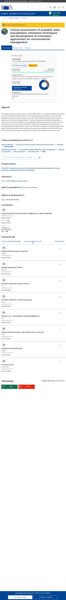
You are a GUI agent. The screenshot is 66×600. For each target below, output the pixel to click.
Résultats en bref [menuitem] (17, 48)
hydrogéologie (9, 146)
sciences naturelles (7, 144)
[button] (54, 7)
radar (43, 151)
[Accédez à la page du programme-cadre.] (4, 31)
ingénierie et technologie (8, 149)
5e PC (24, 18)
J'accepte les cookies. (20, 597)
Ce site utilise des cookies (23, 593)
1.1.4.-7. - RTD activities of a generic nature (14, 181)
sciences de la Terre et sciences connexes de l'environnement (35, 144)
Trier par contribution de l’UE (33, 241)
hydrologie (60, 144)
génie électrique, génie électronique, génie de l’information (37, 149)
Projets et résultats (14, 18)
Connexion (50, 7)
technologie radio (33, 151)
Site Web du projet (18, 66)
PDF (28, 386)
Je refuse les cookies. (45, 597)
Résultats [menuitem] (27, 48)
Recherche (59, 7)
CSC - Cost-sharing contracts (10, 199)
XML (10, 386)
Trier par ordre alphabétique (10, 241)
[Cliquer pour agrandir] (60, 248)
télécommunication (19, 151)
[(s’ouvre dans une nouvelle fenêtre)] (7, 7)
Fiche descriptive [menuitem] (6, 48)
